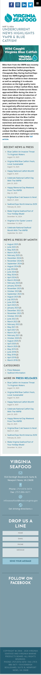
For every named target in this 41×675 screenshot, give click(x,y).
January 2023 (13, 307)
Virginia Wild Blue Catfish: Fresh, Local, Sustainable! (21, 162)
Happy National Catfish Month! (20, 171)
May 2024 (11, 274)
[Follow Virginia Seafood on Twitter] (30, 4)
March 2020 (12, 346)
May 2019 (11, 349)
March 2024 (12, 280)
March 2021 (12, 332)
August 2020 (12, 341)
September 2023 (14, 294)
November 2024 (14, 261)
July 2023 (11, 299)
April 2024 (11, 277)
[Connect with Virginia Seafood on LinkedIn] (24, 4)
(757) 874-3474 (24, 488)
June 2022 (11, 318)
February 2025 (13, 255)
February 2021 (13, 335)
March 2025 (12, 252)
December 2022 (14, 310)
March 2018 (12, 360)
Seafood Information (16, 373)
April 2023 (11, 305)
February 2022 (13, 324)
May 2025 (11, 249)
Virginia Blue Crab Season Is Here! (22, 197)
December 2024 (14, 258)
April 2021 (11, 330)
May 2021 (11, 327)
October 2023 (13, 291)
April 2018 (11, 357)
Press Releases (13, 370)
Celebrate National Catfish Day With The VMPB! (20, 179)
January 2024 (13, 285)
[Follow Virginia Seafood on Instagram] (17, 4)
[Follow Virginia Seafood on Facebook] (11, 4)
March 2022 (12, 321)
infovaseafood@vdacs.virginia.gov (21, 500)
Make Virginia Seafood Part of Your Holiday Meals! (20, 212)
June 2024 (11, 272)
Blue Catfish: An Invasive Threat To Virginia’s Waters (21, 153)
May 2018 (11, 354)
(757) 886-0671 (22, 492)
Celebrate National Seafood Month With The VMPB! (19, 229)
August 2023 (12, 296)
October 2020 (13, 338)
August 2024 (12, 266)
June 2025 (11, 247)
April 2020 (11, 343)
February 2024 (13, 283)
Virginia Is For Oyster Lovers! (19, 220)
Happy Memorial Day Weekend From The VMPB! (20, 189)
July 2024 (11, 269)
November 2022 (14, 313)
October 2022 (13, 316)
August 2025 (12, 244)
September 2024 (14, 263)
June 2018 (11, 352)
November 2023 (14, 288)
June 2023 (11, 302)
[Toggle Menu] (37, 3)
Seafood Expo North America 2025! (22, 204)
